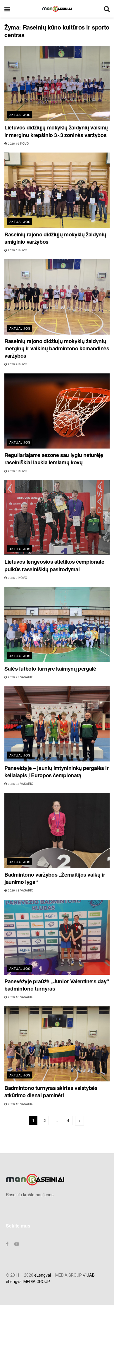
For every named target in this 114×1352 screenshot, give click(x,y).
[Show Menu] (7, 9)
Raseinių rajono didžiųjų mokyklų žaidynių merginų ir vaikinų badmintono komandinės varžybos (56, 348)
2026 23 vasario (20, 784)
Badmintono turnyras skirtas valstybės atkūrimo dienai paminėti (51, 1091)
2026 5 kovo (17, 250)
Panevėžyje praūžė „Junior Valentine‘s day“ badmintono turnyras (56, 984)
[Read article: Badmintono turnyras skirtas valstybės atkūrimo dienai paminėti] (57, 1043)
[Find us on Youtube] (16, 1244)
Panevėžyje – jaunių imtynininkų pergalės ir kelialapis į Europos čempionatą (56, 771)
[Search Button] (107, 9)
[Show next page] (79, 1121)
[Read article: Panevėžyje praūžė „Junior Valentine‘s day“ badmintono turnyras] (57, 937)
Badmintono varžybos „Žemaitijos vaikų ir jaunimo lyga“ (54, 878)
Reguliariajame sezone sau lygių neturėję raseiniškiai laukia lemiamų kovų (53, 458)
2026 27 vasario (20, 677)
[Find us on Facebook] (7, 1244)
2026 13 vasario (20, 1104)
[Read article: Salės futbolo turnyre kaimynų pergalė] (57, 624)
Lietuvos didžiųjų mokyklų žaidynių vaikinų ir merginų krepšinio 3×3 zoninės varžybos (56, 131)
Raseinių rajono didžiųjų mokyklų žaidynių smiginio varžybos (55, 238)
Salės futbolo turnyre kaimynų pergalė (50, 668)
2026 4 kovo (17, 364)
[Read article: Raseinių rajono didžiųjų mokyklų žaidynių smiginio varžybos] (57, 190)
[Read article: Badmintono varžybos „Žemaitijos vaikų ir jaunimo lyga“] (57, 830)
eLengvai (42, 1275)
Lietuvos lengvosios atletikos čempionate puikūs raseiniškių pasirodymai (54, 565)
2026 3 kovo (17, 471)
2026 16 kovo (18, 143)
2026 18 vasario (20, 890)
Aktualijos (19, 114)
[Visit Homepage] (57, 9)
